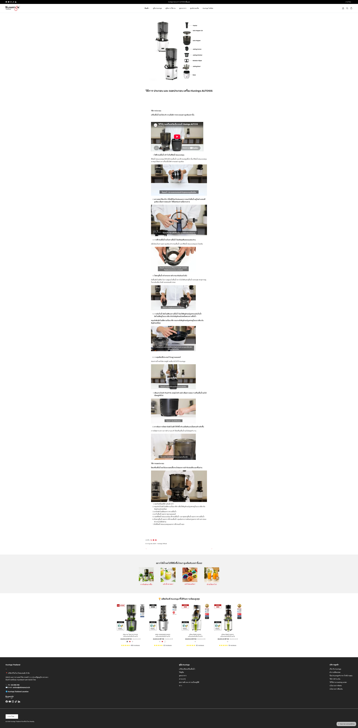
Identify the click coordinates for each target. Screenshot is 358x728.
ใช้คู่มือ (181, 672)
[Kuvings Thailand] (13, 8)
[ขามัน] (156, 540)
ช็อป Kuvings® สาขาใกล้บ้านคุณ (341, 676)
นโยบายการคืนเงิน (336, 689)
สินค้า (147, 8)
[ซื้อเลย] (187, 2)
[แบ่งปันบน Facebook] (153, 540)
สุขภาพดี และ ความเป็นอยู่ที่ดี (189, 682)
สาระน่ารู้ (182, 679)
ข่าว (180, 686)
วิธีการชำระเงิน (335, 679)
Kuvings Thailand (16, 721)
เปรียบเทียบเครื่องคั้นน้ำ (187, 669)
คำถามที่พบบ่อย (335, 672)
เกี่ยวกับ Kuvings (335, 669)
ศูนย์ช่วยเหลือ (194, 8)
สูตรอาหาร (182, 8)
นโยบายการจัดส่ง (336, 686)
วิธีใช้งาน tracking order (338, 682)
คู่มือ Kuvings (157, 8)
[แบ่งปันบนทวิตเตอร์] (151, 540)
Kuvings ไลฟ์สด (208, 8)
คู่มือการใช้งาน (170, 8)
